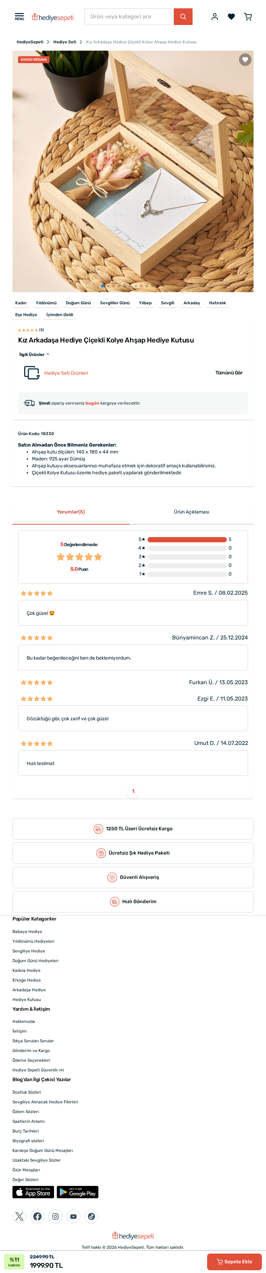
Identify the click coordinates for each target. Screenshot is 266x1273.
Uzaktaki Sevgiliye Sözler (36, 1160)
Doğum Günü (78, 302)
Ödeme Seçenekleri (31, 1060)
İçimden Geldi (59, 314)
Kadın (20, 302)
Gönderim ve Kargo (31, 1050)
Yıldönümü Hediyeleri (33, 941)
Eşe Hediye (26, 314)
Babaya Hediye (27, 931)
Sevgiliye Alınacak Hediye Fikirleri (45, 1102)
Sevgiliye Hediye (28, 951)
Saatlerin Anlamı (28, 1121)
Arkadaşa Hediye (29, 989)
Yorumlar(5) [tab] (71, 512)
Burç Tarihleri (25, 1131)
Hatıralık (217, 302)
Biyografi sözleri (28, 1140)
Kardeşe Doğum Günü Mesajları (42, 1150)
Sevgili (167, 302)
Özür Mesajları (26, 1170)
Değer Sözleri (25, 1179)
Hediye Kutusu (26, 999)
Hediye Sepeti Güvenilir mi (38, 1070)
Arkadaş (192, 302)
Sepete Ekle (238, 1262)
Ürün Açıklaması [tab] (191, 512)
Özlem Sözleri (25, 1111)
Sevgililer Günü (115, 302)
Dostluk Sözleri (26, 1092)
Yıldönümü (46, 302)
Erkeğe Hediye (26, 980)
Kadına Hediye (26, 970)
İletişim (19, 1031)
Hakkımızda (23, 1021)
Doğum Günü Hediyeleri (35, 960)
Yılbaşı (145, 302)
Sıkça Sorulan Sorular (33, 1040)
